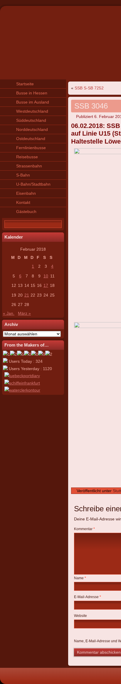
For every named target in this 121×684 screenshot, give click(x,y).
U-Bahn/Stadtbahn (33, 184)
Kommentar (84, 529)
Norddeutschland (32, 129)
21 (26, 295)
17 (45, 285)
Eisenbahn (26, 193)
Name (80, 578)
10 (45, 276)
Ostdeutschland (30, 138)
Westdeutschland (32, 111)
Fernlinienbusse (31, 147)
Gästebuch (26, 211)
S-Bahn (23, 175)
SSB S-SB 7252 (89, 88)
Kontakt (23, 202)
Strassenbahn (29, 166)
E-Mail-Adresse (87, 597)
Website (80, 616)
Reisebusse (27, 156)
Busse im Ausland (32, 102)
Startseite (25, 83)
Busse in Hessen (31, 93)
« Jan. (8, 313)
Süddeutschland (31, 120)
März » (24, 313)
